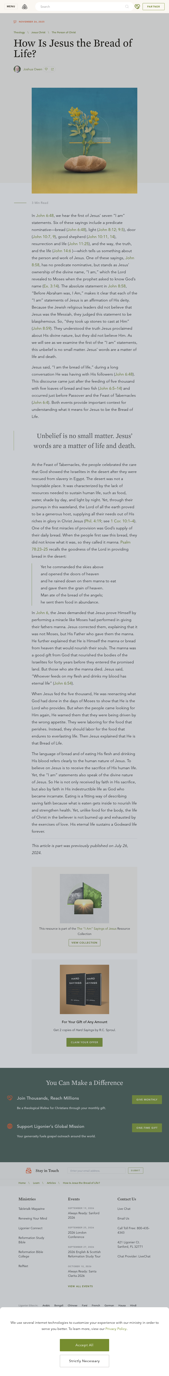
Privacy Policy (116, 1329)
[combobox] (78, 6)
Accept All (84, 1345)
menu (11, 6)
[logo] (24, 6)
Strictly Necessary (84, 1361)
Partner (153, 6)
